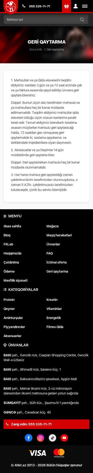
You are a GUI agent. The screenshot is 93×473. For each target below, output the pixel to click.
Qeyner (9, 309)
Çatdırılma (11, 262)
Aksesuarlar (12, 336)
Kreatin (51, 300)
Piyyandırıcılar (14, 327)
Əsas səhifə (12, 226)
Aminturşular (13, 318)
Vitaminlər (54, 309)
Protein (9, 300)
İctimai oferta (56, 262)
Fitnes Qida (54, 327)
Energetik (53, 318)
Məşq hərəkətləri (59, 235)
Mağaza (52, 226)
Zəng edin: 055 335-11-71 (31, 424)
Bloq (7, 235)
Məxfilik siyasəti (15, 280)
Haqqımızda (12, 253)
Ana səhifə (35, 49)
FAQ (49, 253)
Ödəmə (9, 271)
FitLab (8, 244)
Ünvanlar (53, 244)
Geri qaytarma (57, 271)
